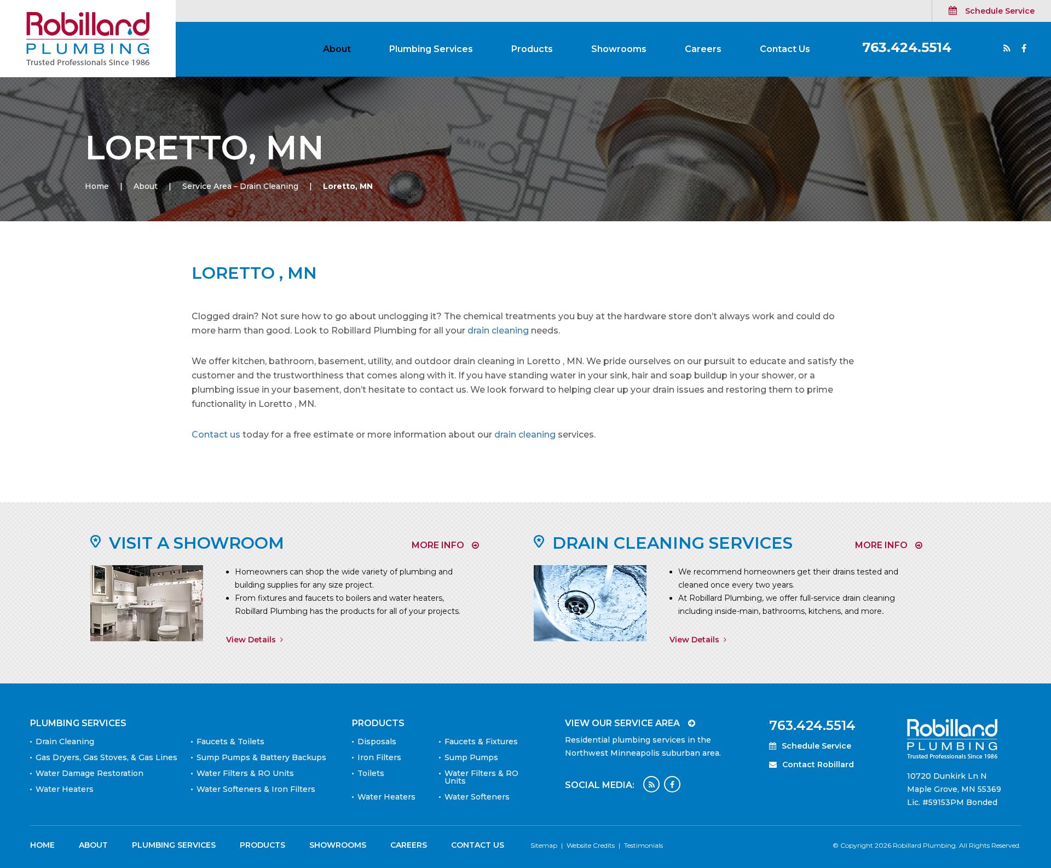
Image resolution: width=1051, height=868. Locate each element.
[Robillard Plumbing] (87, 38)
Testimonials (643, 845)
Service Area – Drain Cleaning (240, 186)
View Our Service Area (622, 723)
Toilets (370, 773)
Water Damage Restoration (89, 773)
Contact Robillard (818, 764)
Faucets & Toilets (230, 741)
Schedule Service (1000, 11)
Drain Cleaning (65, 741)
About (337, 49)
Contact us (216, 434)
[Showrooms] (146, 602)
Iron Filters (379, 757)
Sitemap (543, 845)
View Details (251, 640)
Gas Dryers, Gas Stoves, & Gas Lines (106, 757)
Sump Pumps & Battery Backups (261, 757)
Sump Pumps (471, 757)
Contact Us (785, 49)
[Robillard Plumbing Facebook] (672, 784)
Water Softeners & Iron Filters (256, 789)
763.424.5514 (906, 47)
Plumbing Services (431, 49)
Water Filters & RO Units (245, 773)
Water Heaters (65, 789)
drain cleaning (498, 330)
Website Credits (591, 845)
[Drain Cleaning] (590, 602)
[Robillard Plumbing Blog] (1006, 49)
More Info (438, 545)
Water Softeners (477, 797)
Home (97, 186)
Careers (703, 49)
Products (532, 49)
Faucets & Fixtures (481, 741)
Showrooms (618, 49)
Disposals (376, 741)
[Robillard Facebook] (1023, 49)
